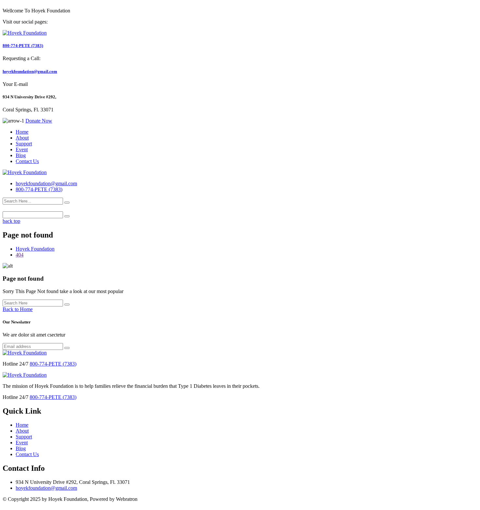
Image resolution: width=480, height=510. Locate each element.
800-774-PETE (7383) (23, 45)
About (22, 137)
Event (22, 149)
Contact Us (27, 161)
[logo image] (25, 172)
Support (24, 143)
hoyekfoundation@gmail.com (30, 71)
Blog (21, 155)
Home (22, 132)
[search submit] (67, 203)
